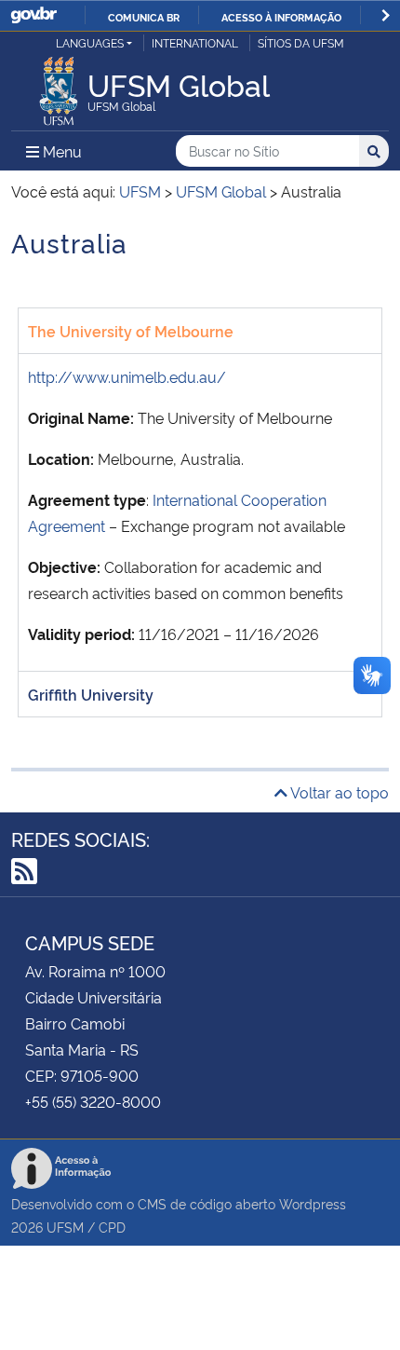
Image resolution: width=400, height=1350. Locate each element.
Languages (90, 42)
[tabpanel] (200, 512)
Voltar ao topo (338, 792)
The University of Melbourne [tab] (130, 330)
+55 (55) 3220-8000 (93, 1101)
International (195, 42)
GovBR (33, 15)
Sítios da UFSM (301, 42)
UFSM (65, 1226)
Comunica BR (144, 16)
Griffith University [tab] (90, 694)
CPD (112, 1226)
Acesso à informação (281, 16)
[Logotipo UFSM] (58, 85)
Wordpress (312, 1203)
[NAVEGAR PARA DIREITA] (385, 15)
